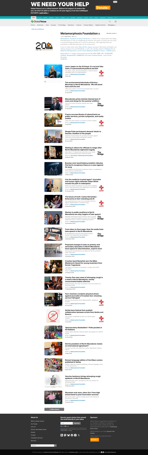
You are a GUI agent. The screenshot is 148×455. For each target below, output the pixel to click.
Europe (53, 25)
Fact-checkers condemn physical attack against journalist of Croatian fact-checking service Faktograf (83, 296)
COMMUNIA (80, 55)
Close (115, 1)
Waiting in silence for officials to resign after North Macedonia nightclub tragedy (83, 149)
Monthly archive (111, 33)
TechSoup (63, 55)
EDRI (98, 53)
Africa (33, 25)
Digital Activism (100, 25)
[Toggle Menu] (115, 17)
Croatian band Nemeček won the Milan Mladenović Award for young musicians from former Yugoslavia (83, 263)
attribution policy (74, 452)
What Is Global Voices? (37, 421)
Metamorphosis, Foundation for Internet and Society (75, 38)
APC (102, 53)
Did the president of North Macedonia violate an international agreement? (83, 345)
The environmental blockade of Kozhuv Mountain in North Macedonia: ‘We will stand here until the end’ (83, 84)
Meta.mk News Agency (85, 47)
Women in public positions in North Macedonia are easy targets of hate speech (83, 213)
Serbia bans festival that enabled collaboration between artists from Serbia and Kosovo (84, 312)
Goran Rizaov (74, 155)
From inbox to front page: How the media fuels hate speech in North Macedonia (84, 230)
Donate (102, 8)
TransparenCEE (71, 55)
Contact (33, 435)
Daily (63, 426)
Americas (40, 25)
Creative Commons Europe (94, 55)
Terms (70, 430)
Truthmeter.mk (109, 49)
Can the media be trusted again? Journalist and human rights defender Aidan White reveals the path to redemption (83, 181)
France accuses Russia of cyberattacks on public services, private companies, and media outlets (84, 116)
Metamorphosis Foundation (79, 33)
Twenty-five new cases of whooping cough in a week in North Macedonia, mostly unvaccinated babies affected (84, 279)
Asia (47, 25)
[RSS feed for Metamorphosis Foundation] (99, 33)
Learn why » (43, 13)
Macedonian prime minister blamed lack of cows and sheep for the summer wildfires (82, 100)
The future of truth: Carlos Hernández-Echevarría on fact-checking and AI (81, 198)
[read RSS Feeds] (62, 435)
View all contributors (38, 29)
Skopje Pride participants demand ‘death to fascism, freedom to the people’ (83, 132)
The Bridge (62, 25)
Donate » (94, 440)
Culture (78, 25)
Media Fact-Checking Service (69, 51)
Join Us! (33, 426)
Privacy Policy (64, 429)
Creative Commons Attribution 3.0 (52, 452)
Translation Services (37, 438)
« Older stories (54, 409)
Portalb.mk (81, 49)
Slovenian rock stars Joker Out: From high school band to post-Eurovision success (82, 394)
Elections (71, 25)
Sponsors (33, 440)
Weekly (67, 426)
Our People (34, 424)
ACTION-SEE (109, 53)
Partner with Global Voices (38, 429)
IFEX (94, 53)
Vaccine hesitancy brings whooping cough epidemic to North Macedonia (83, 377)
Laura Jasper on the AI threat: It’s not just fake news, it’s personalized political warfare (84, 67)
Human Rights (88, 25)
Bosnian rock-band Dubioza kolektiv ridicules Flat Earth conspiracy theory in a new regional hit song (84, 165)
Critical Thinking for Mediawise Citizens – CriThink (96, 51)
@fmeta (64, 59)
